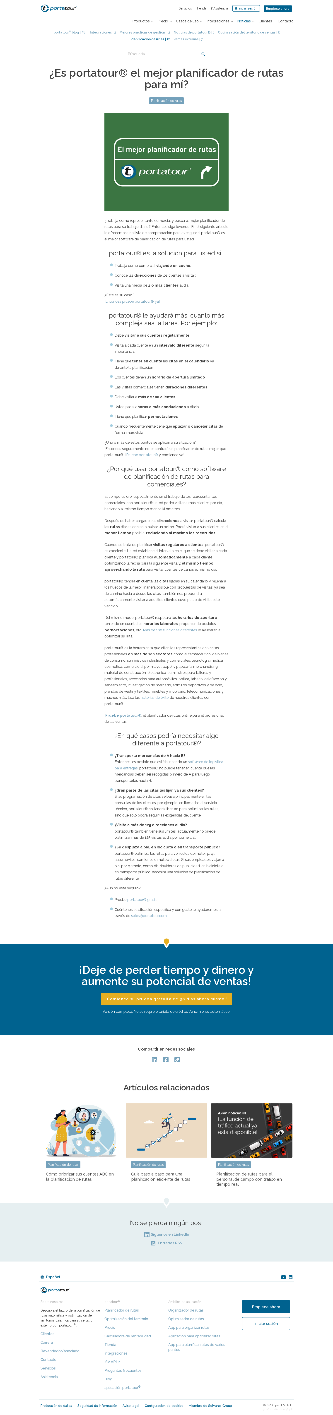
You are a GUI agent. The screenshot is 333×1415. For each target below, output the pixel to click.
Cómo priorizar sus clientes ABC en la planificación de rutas (80, 1177)
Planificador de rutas (121, 1310)
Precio (109, 1327)
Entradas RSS (170, 1243)
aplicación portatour (122, 1388)
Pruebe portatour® (142, 455)
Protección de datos (56, 1406)
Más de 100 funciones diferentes (170, 630)
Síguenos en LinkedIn (170, 1234)
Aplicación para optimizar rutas (194, 1336)
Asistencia (219, 8)
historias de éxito (155, 697)
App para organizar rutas (189, 1327)
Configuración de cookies (164, 1406)
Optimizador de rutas (186, 1319)
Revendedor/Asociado (60, 1351)
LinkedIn (155, 1059)
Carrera (47, 1342)
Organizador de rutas (186, 1310)
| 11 (145, 32)
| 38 (69, 32)
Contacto (48, 1360)
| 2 (103, 32)
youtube (283, 1277)
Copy (177, 1059)
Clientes (47, 1334)
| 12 (150, 39)
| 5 (249, 32)
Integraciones (116, 1353)
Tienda (201, 8)
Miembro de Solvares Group (210, 1406)
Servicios (185, 8)
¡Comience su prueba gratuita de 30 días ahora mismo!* (166, 999)
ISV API (110, 1362)
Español (53, 1277)
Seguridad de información (97, 1406)
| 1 (194, 32)
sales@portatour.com (149, 916)
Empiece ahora (278, 8)
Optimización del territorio (126, 1319)
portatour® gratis (142, 900)
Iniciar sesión (266, 1323)
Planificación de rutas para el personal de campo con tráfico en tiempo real (249, 1179)
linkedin (290, 1277)
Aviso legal (131, 1406)
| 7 (188, 39)
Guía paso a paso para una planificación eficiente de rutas (160, 1177)
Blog (108, 1379)
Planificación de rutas (166, 101)
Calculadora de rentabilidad (127, 1336)
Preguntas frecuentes (123, 1370)
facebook (166, 1059)
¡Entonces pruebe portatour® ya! (132, 301)
